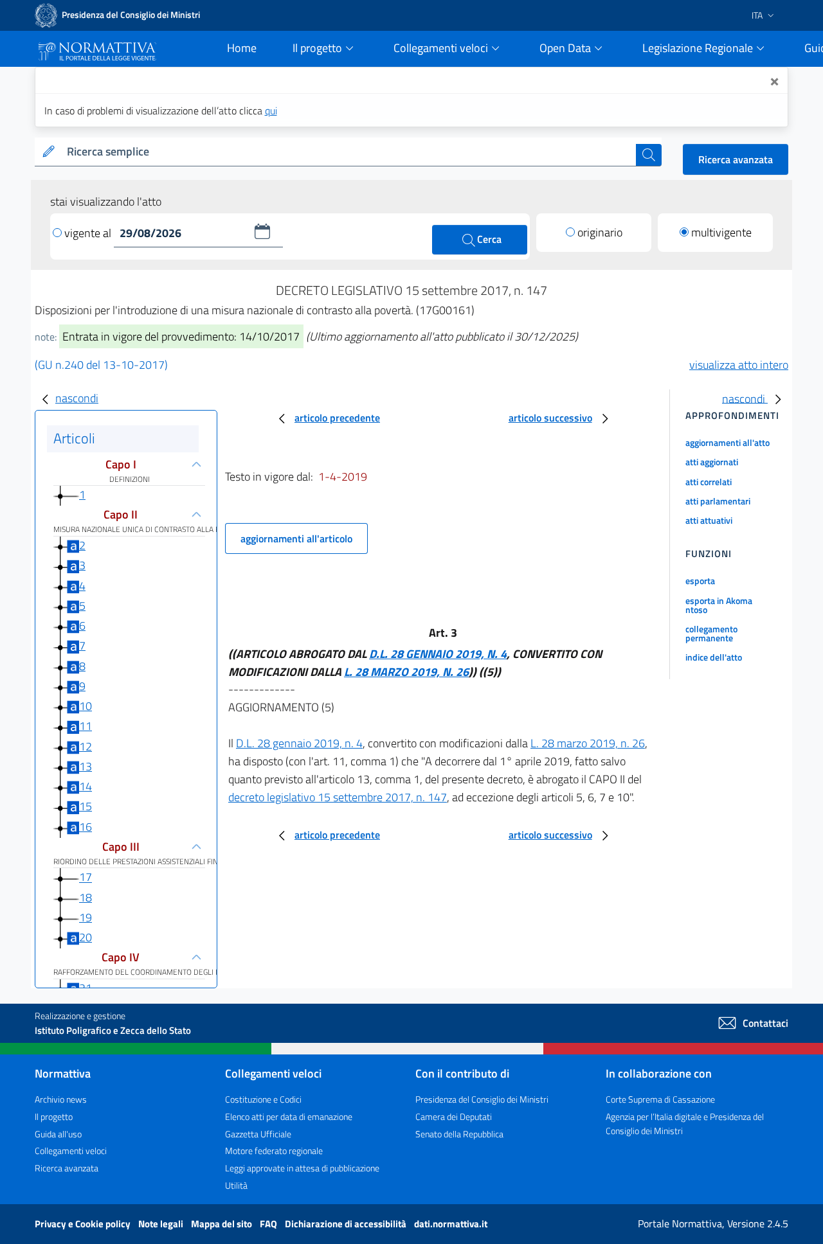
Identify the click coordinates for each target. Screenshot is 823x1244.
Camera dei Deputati (453, 1116)
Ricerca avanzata (735, 159)
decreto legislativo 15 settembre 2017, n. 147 (337, 797)
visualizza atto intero (738, 364)
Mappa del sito (222, 1223)
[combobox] (349, 152)
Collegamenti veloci (71, 1150)
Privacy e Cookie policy (83, 1223)
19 (85, 917)
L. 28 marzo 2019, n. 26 (587, 743)
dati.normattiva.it (450, 1223)
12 (85, 746)
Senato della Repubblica (459, 1134)
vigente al (89, 233)
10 (85, 706)
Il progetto (54, 1116)
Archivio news (61, 1099)
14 (85, 786)
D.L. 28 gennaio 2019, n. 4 (299, 743)
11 (85, 725)
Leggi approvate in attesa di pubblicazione (302, 1168)
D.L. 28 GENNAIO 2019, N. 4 (438, 653)
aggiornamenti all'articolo (296, 538)
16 (85, 826)
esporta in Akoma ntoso (718, 605)
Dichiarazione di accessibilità (346, 1223)
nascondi (76, 398)
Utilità (236, 1185)
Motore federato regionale (274, 1150)
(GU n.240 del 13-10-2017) (101, 364)
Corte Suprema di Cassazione (660, 1099)
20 (85, 937)
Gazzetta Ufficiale (258, 1134)
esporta (700, 580)
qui (271, 110)
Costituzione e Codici (263, 1099)
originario (599, 232)
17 (85, 877)
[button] (262, 231)
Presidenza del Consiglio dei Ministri (481, 1099)
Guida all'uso (58, 1134)
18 (85, 897)
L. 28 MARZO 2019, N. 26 (406, 671)
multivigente (721, 232)
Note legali (161, 1223)
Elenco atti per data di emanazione (288, 1116)
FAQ (269, 1223)
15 (85, 806)
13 (85, 766)
